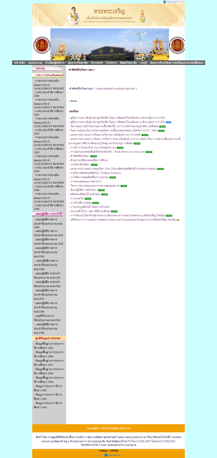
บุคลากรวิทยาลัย (77, 62)
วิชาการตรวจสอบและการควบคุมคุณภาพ (95, 185)
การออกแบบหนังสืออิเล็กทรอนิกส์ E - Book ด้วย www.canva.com (107, 151)
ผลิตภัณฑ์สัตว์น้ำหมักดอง (85, 194)
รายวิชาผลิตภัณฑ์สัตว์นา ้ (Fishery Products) (95, 172)
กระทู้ (143, 62)
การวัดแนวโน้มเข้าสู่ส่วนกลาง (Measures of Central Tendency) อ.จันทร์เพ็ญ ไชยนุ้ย (117, 215)
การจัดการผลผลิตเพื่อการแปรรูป (89, 177)
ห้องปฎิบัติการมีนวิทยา (83, 189)
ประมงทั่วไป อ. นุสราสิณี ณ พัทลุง (90, 211)
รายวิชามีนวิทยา (80, 164)
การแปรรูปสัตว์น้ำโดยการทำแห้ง (89, 206)
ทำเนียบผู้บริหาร (54, 62)
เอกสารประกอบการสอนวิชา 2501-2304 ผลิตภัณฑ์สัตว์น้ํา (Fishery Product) (113, 168)
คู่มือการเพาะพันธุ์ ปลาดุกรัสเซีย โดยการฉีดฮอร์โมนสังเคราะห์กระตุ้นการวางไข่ (117, 122)
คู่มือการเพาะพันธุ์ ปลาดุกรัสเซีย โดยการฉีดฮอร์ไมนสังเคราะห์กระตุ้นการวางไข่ (117, 117)
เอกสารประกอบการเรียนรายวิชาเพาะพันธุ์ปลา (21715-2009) (105, 134)
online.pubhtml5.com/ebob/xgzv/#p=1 (116, 88)
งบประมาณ (35, 62)
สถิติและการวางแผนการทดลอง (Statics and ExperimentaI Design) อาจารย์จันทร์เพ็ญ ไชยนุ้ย (123, 219)
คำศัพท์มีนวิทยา (79, 155)
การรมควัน (77, 198)
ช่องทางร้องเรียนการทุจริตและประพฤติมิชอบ (176, 62)
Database (111, 62)
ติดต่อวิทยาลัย (128, 62)
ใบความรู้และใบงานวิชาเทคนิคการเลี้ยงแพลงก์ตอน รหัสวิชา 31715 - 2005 (113, 130)
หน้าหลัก (19, 62)
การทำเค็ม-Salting (80, 202)
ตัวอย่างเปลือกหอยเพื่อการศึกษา (89, 160)
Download (97, 62)
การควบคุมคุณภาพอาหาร (86, 181)
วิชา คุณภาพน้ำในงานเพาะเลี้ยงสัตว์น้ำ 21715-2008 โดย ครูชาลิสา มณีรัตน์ (114, 126)
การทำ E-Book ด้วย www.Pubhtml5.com (93, 147)
